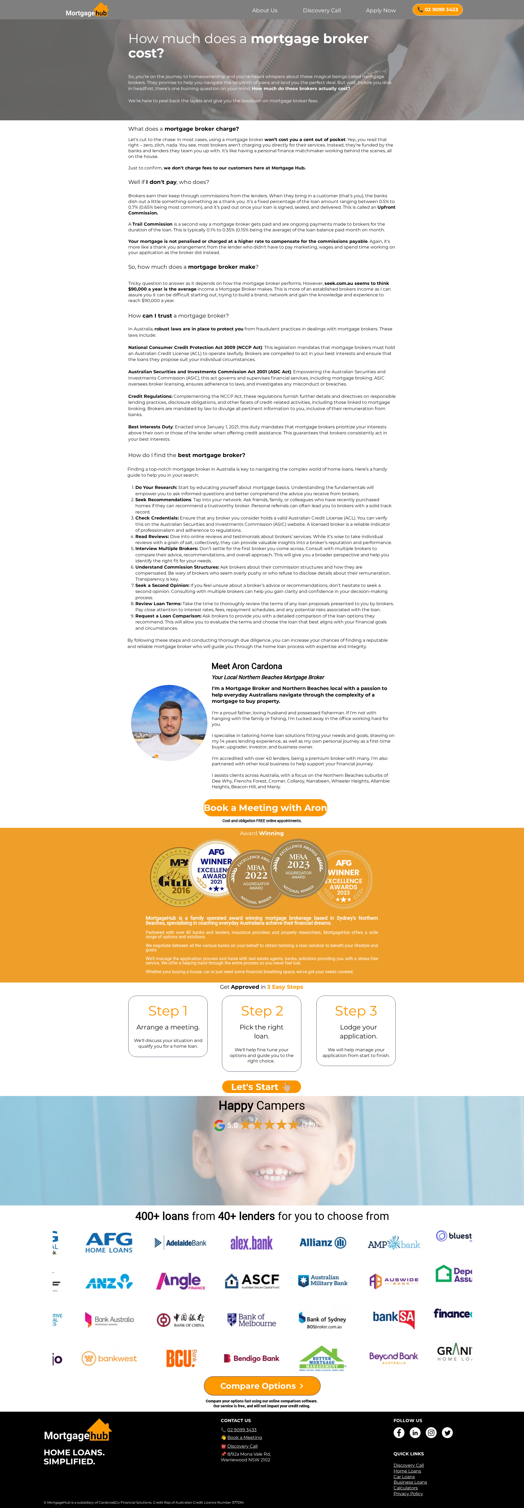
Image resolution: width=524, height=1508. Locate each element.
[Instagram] (431, 1432)
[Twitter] (447, 1432)
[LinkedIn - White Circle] (415, 1432)
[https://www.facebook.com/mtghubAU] (399, 1432)
